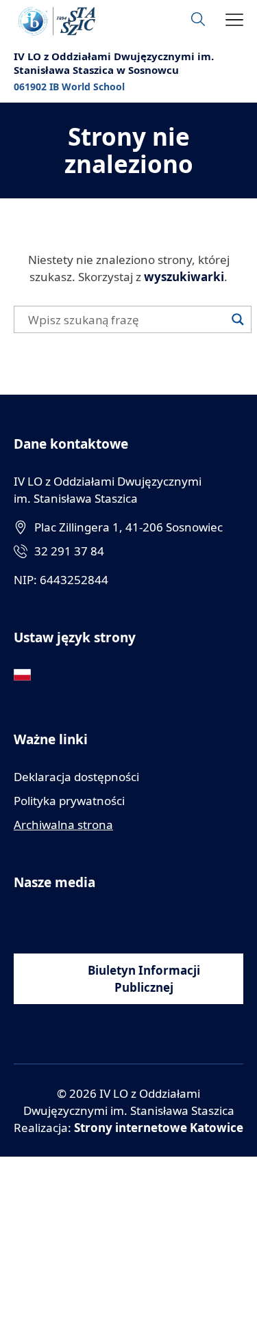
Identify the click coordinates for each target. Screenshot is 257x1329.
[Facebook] (22, 919)
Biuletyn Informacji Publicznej (144, 978)
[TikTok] (145, 919)
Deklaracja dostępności (76, 777)
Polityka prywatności (69, 800)
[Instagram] (84, 919)
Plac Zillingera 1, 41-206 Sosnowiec (128, 527)
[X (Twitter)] (114, 919)
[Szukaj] (237, 319)
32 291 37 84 (69, 551)
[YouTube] (53, 919)
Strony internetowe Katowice (158, 1127)
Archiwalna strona (63, 824)
